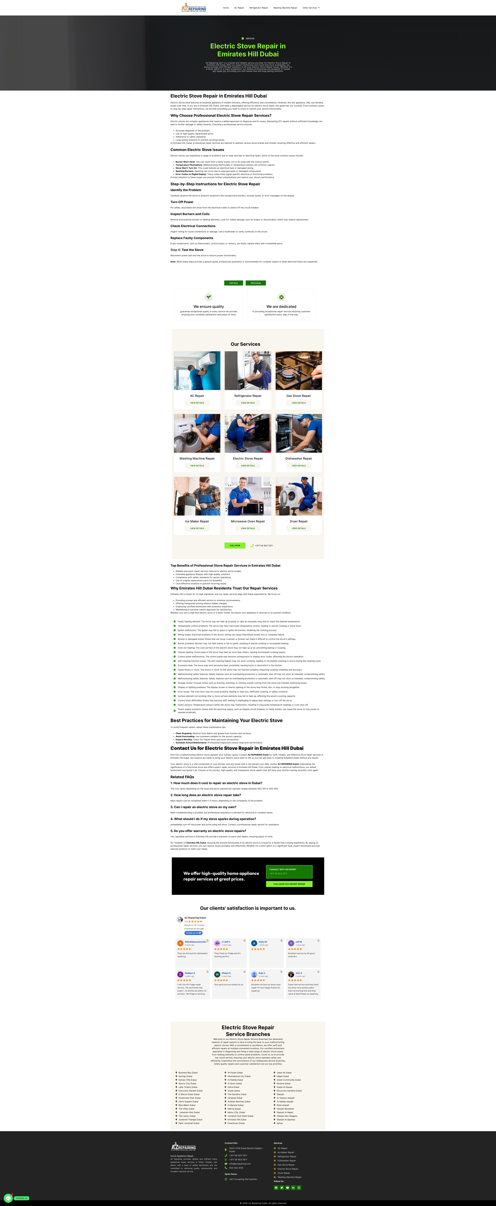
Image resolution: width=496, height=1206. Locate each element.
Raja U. (262, 973)
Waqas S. (226, 973)
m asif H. (226, 941)
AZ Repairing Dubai (195, 917)
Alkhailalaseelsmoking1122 (196, 941)
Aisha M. (263, 941)
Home (226, 7)
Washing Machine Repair (285, 7)
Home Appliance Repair (182, 1156)
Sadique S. (190, 973)
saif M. (299, 941)
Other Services (310, 7)
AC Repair (239, 7)
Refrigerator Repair (258, 7)
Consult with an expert (282, 869)
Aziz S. (299, 973)
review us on (192, 932)
